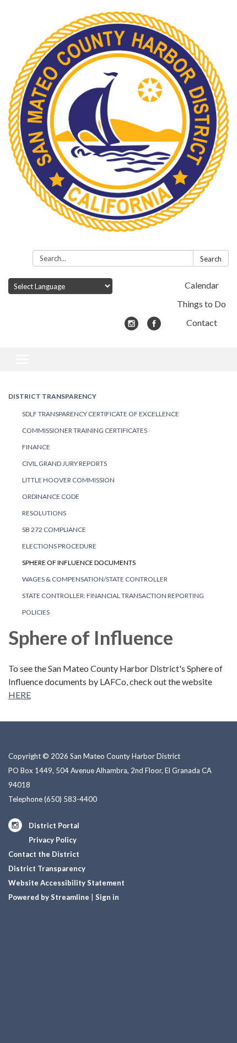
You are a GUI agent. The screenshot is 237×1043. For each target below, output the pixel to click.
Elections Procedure (59, 546)
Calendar (202, 285)
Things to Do (201, 303)
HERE (19, 694)
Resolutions (44, 513)
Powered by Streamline (48, 897)
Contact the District (43, 854)
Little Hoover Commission (68, 480)
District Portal (54, 825)
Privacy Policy (53, 839)
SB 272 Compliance (54, 529)
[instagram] (131, 327)
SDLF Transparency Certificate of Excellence (100, 414)
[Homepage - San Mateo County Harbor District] (118, 127)
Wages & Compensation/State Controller (95, 579)
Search (211, 258)
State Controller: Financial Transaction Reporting (113, 595)
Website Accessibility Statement (66, 882)
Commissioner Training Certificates (84, 430)
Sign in (107, 897)
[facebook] (154, 327)
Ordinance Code (50, 496)
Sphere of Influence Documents (79, 562)
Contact (201, 322)
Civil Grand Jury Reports (64, 463)
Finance (36, 447)
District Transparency (52, 396)
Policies (36, 612)
